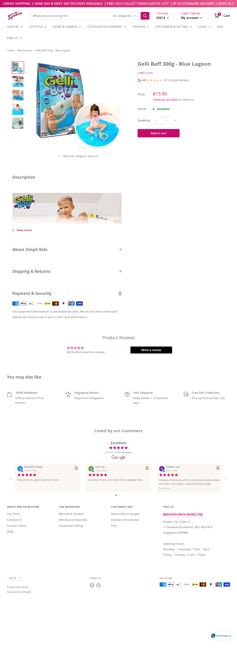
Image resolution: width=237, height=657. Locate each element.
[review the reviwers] (76, 468)
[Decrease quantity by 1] (156, 120)
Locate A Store (16, 526)
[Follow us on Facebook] (92, 585)
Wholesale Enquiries (73, 520)
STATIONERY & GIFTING (171, 26)
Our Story (13, 514)
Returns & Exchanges (125, 514)
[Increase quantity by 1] (175, 120)
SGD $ (12, 578)
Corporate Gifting (71, 526)
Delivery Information (125, 520)
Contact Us (14, 520)
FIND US (12, 38)
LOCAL (202, 26)
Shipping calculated (165, 99)
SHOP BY (13, 26)
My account (190, 18)
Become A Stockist (71, 514)
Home (10, 50)
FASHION (139, 26)
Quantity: (144, 120)
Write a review (151, 350)
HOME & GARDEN (65, 26)
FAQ (114, 526)
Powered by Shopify (19, 592)
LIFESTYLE (36, 26)
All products (25, 50)
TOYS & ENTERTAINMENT (105, 26)
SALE (220, 26)
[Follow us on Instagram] (98, 585)
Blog (10, 531)
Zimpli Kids (145, 73)
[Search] (145, 16)
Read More (165, 488)
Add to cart (159, 133)
